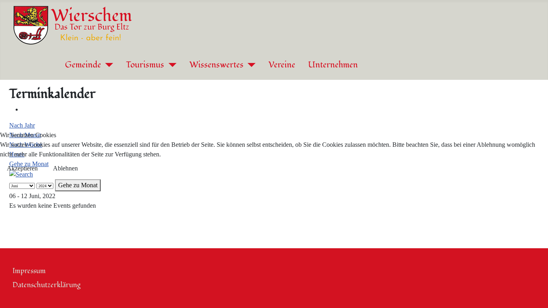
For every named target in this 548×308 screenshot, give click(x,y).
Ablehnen (65, 168)
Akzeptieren (22, 168)
